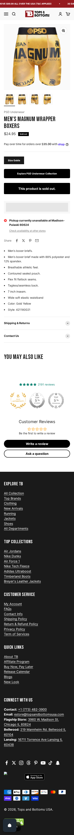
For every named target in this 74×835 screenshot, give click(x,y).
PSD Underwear (14, 112)
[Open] (9, 825)
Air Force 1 (12, 561)
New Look (11, 682)
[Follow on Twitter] (14, 762)
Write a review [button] (37, 444)
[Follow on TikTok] (50, 762)
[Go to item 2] (22, 100)
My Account (13, 604)
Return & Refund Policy (21, 624)
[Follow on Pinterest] (35, 762)
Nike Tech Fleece (16, 566)
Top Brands (12, 498)
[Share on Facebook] (16, 240)
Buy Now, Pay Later (18, 667)
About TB (11, 657)
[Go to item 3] (34, 100)
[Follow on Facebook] (6, 762)
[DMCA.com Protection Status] (37, 822)
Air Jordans (12, 551)
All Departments (16, 528)
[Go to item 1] (9, 100)
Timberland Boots (17, 576)
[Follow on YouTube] (43, 762)
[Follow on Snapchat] (57, 762)
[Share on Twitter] (23, 240)
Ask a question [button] (37, 454)
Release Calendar (17, 672)
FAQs (7, 609)
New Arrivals (13, 508)
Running (10, 513)
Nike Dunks (12, 556)
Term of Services (16, 634)
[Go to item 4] (47, 100)
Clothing (10, 503)
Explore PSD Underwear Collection (37, 173)
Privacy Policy (14, 629)
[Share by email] (37, 240)
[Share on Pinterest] (30, 240)
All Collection (14, 493)
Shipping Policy (15, 619)
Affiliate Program (16, 662)
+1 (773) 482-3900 (32, 709)
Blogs (8, 677)
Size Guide (14, 160)
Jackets (10, 518)
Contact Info (13, 614)
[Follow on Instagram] (21, 762)
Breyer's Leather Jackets (22, 581)
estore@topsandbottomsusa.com (39, 714)
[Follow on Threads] (28, 762)
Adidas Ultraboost (17, 571)
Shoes (8, 523)
